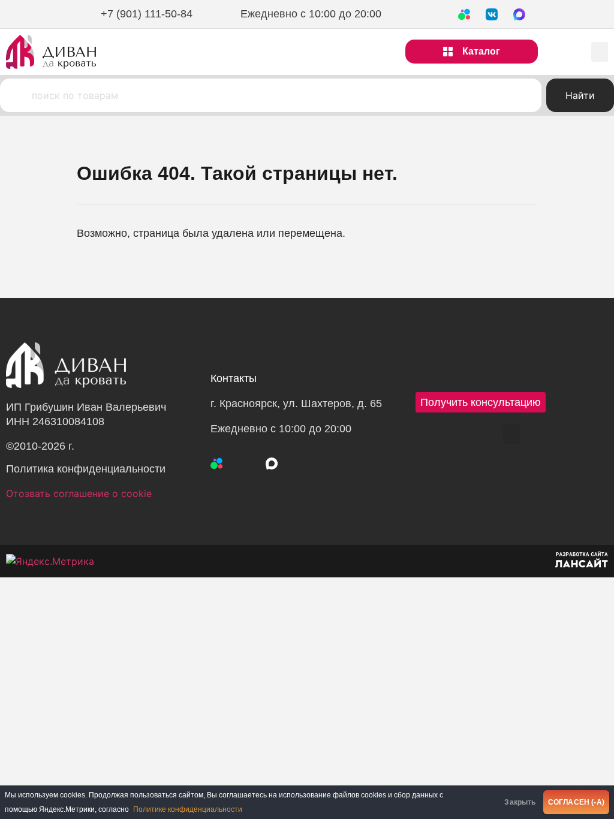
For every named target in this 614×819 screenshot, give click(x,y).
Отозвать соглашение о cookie (79, 493)
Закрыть (519, 802)
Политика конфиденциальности (85, 469)
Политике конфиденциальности (187, 809)
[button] (599, 52)
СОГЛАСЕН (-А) (576, 802)
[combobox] (270, 95)
